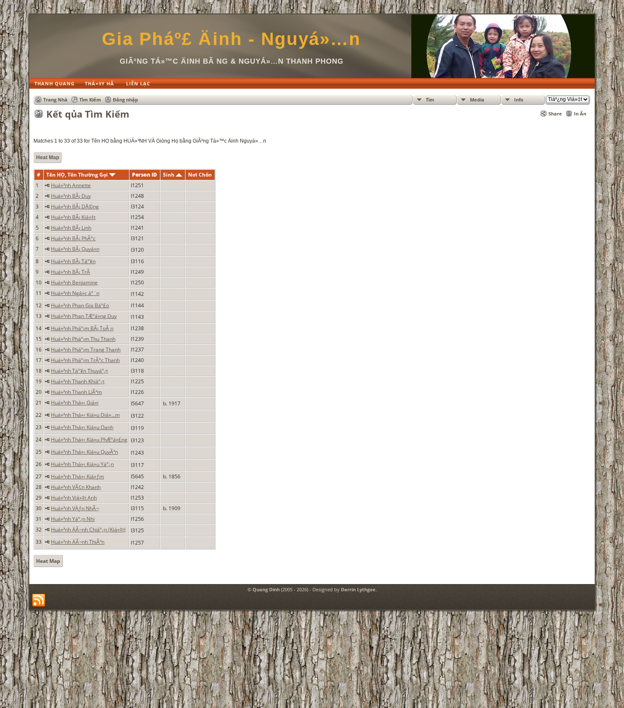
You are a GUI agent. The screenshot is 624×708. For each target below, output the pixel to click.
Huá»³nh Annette (71, 185)
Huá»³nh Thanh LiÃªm (76, 392)
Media (477, 99)
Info (518, 99)
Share (555, 113)
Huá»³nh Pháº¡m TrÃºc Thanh (85, 360)
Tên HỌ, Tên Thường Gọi (77, 174)
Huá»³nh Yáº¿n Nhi (73, 519)
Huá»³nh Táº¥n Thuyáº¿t (79, 370)
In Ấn (580, 113)
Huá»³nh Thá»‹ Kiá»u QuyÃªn (84, 451)
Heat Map (47, 157)
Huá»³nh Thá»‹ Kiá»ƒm (77, 476)
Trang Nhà (55, 99)
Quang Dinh (266, 589)
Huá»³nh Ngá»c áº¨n (75, 293)
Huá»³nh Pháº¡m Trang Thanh (86, 349)
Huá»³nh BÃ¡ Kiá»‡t (73, 217)
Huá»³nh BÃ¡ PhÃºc (73, 238)
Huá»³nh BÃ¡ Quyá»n (75, 249)
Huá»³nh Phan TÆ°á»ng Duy (84, 316)
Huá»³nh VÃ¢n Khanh (76, 487)
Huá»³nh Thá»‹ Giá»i (74, 402)
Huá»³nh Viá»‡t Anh (74, 497)
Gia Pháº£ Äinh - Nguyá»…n (231, 39)
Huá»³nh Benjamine (74, 282)
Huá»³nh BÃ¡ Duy (71, 195)
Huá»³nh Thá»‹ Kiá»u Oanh (82, 427)
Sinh (169, 174)
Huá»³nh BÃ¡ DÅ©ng (75, 206)
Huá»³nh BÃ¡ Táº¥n (73, 261)
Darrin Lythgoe (358, 589)
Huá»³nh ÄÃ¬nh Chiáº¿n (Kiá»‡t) (88, 529)
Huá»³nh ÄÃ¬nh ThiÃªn (77, 541)
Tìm (430, 99)
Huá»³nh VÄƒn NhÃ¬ (75, 508)
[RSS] (38, 600)
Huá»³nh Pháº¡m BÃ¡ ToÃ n (82, 328)
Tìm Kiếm (90, 99)
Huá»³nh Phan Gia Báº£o (80, 305)
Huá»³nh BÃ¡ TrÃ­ (70, 271)
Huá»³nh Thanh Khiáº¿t (77, 381)
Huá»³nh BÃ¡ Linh (71, 227)
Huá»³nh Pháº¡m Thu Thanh (83, 339)
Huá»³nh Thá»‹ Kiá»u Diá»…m (85, 415)
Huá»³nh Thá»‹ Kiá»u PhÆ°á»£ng (89, 439)
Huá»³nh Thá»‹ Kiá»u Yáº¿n (82, 464)
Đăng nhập (125, 99)
